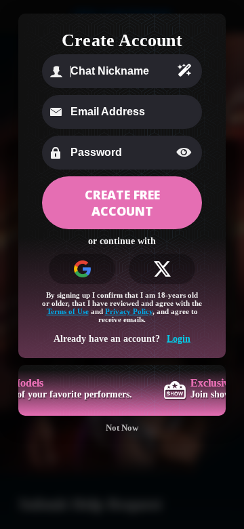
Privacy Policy (128, 311)
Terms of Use (68, 311)
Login (178, 339)
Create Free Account (122, 203)
